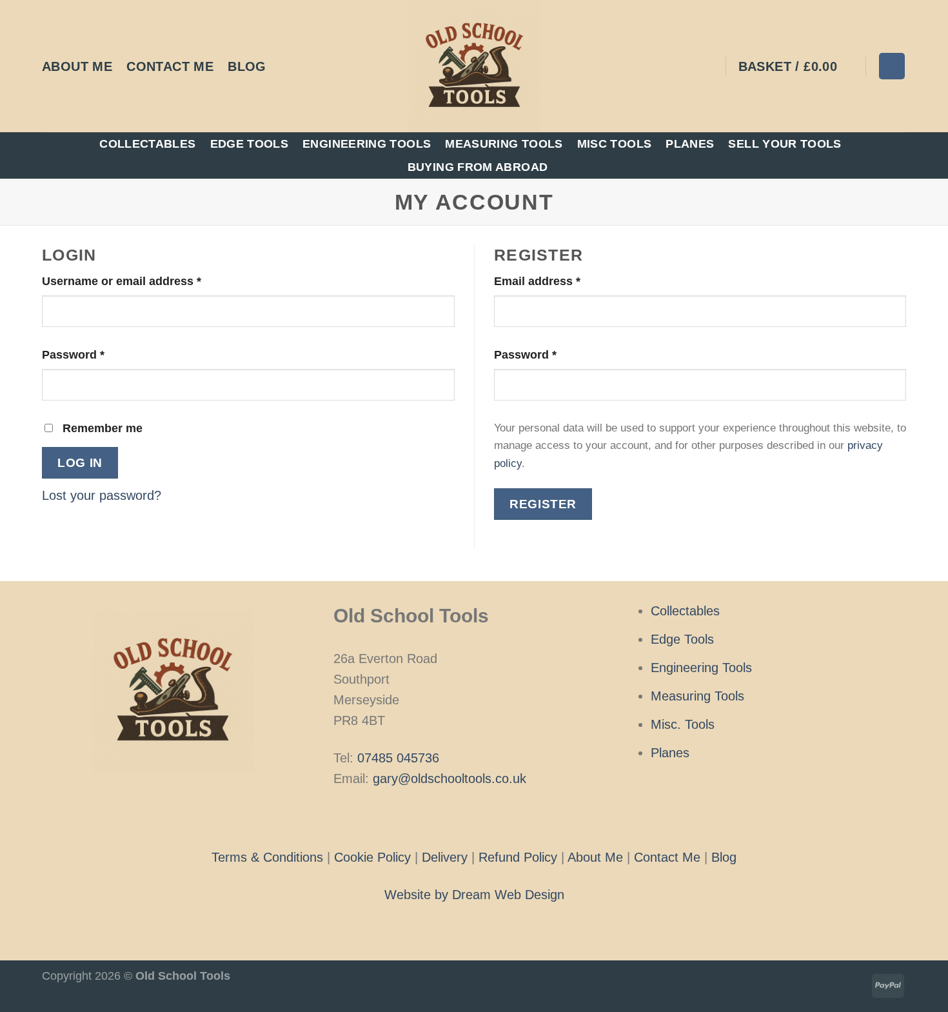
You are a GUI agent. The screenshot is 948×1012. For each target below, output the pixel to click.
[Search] (892, 66)
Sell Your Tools (784, 143)
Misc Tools (614, 143)
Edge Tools (249, 143)
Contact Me (169, 66)
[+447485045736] (288, 66)
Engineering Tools (366, 143)
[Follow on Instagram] (474, 817)
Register (543, 504)
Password (98, 354)
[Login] (707, 66)
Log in (80, 462)
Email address (562, 281)
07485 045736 (398, 758)
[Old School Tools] (474, 66)
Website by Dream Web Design (474, 895)
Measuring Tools (503, 143)
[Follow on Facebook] (454, 817)
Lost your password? (101, 495)
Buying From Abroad (478, 167)
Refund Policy (518, 857)
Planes (690, 143)
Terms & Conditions (267, 857)
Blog (247, 66)
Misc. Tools (683, 724)
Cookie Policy (372, 857)
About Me (77, 66)
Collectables (147, 143)
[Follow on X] (493, 817)
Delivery (445, 857)
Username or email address (146, 281)
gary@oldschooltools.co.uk (449, 778)
